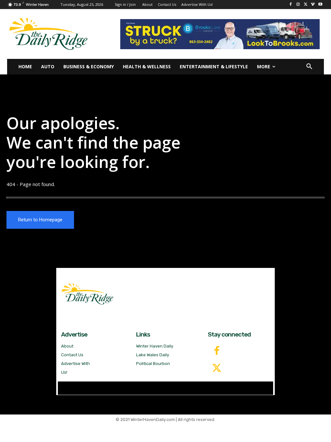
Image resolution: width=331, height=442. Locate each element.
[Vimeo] (312, 4)
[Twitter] (216, 368)
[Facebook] (290, 4)
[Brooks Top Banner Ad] (220, 34)
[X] (305, 4)
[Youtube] (320, 4)
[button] (309, 66)
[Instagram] (298, 4)
